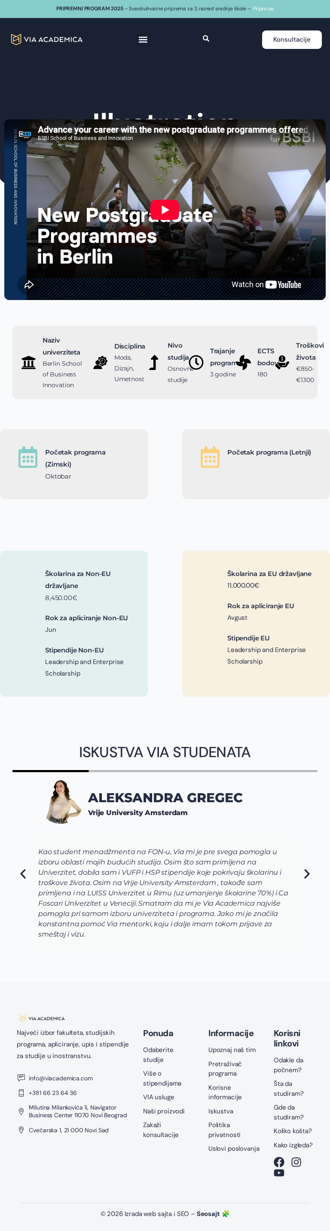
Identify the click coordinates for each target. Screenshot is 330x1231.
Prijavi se (263, 8)
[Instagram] (296, 1162)
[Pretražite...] (206, 39)
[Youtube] (279, 1172)
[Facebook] (279, 1162)
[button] (143, 40)
